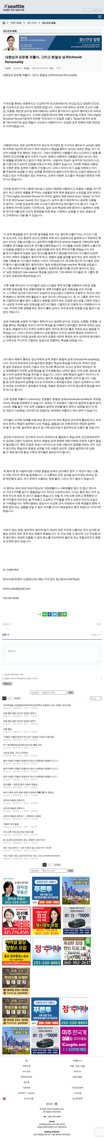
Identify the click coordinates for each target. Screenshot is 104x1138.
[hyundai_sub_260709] (45, 1040)
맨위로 (49, 1103)
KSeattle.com (58, 1109)
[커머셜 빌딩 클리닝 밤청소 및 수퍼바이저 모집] (16, 951)
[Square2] (77, 951)
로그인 (87, 10)
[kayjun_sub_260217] (16, 1040)
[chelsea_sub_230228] (47, 921)
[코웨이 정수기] (74, 1011)
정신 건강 (31, 22)
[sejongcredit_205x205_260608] (16, 1011)
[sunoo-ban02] (74, 1040)
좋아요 (7, 624)
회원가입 (97, 10)
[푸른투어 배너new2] (45, 1011)
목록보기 (7, 683)
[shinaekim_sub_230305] (16, 921)
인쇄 (98, 624)
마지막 (17, 698)
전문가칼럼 (16, 22)
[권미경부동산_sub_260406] (16, 890)
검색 (71, 692)
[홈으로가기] (13, 7)
